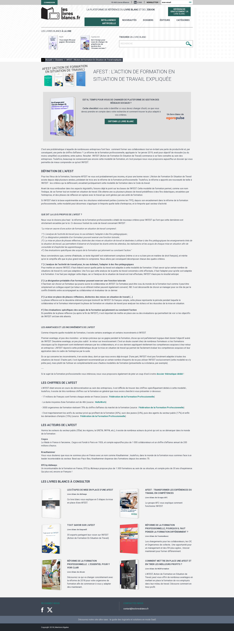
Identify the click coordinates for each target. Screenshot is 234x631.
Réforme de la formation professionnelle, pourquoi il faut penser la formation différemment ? (166, 528)
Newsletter (153, 2)
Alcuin (82, 572)
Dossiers (148, 20)
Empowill (83, 530)
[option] (62, 42)
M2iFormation (163, 569)
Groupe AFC (162, 498)
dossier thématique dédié (170, 374)
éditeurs (165, 20)
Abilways (83, 494)
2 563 (139, 2)
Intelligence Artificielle (108, 22)
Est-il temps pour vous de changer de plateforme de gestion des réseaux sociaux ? (99, 44)
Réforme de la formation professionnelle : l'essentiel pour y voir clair (88, 564)
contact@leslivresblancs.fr (136, 608)
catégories (183, 20)
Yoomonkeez (162, 536)
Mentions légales (62, 627)
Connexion (49, 2)
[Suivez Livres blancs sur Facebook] (44, 610)
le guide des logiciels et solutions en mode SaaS (133, 619)
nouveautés (129, 20)
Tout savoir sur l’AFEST (81, 525)
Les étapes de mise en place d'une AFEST (90, 490)
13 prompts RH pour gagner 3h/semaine (67, 41)
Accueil (49, 60)
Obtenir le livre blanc (121, 121)
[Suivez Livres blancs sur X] (50, 610)
